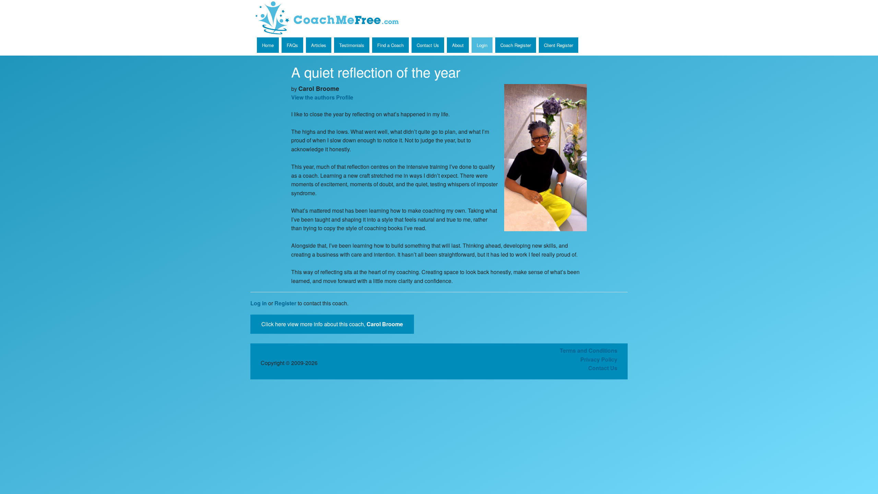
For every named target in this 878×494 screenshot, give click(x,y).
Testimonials (351, 45)
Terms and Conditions (588, 350)
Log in (258, 303)
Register (285, 303)
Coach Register (515, 45)
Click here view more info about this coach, (332, 324)
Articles (318, 45)
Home (268, 45)
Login (482, 45)
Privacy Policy (598, 359)
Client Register (558, 45)
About (458, 45)
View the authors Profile (322, 97)
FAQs (292, 45)
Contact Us (428, 45)
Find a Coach (390, 45)
